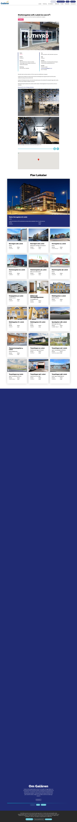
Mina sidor (73, 1)
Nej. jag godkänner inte (39, 819)
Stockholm (53, 1)
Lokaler (39, 3)
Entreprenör (73, 3)
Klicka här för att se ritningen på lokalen (26, 87)
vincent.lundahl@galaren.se (46, 68)
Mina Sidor (43, 804)
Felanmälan (67, 3)
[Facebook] (57, 149)
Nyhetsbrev (38, 799)
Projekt (62, 3)
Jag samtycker (29, 819)
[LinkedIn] (54, 149)
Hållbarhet (57, 3)
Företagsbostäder (60, 1)
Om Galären (50, 3)
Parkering (45, 3)
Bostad (67, 1)
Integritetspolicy (48, 819)
